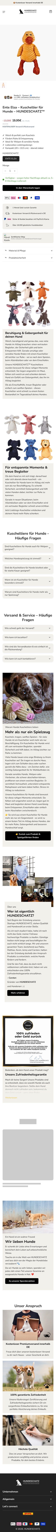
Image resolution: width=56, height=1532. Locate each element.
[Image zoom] (28, 53)
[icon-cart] (50, 11)
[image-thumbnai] (3, 85)
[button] (28, 188)
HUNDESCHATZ (32, 1528)
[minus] (5, 171)
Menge (6, 165)
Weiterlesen (11, 1097)
